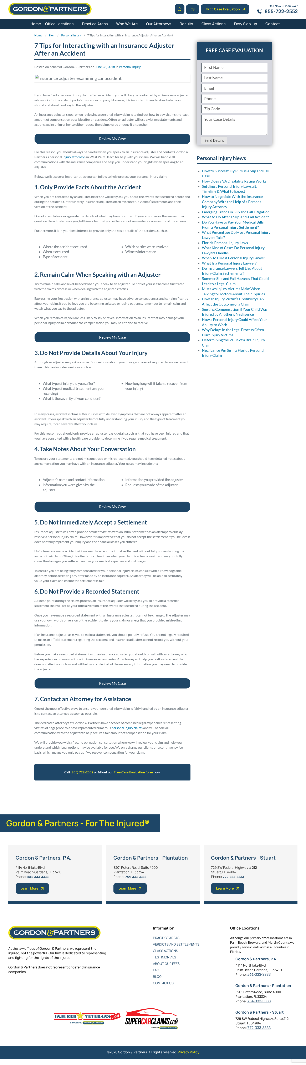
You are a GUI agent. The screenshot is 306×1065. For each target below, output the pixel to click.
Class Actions (214, 23)
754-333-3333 (135, 877)
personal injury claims (127, 728)
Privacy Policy (188, 1052)
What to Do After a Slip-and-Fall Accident (235, 217)
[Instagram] (44, 985)
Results (186, 23)
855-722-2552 (281, 11)
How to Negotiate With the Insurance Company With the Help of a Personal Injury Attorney (232, 201)
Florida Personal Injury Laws (225, 243)
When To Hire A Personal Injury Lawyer (233, 258)
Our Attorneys (158, 23)
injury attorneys (74, 157)
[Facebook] (11, 985)
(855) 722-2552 (82, 772)
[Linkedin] (27, 985)
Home (35, 23)
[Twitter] (19, 985)
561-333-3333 (38, 877)
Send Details (214, 140)
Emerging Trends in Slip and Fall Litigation (236, 212)
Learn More (30, 888)
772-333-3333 (233, 877)
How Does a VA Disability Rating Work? (234, 181)
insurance (95, 793)
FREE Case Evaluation (223, 9)
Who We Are (127, 23)
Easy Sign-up (245, 23)
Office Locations (59, 23)
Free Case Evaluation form (133, 772)
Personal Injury (130, 67)
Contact (272, 23)
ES (192, 9)
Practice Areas (95, 23)
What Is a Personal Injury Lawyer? (229, 263)
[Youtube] (36, 985)
